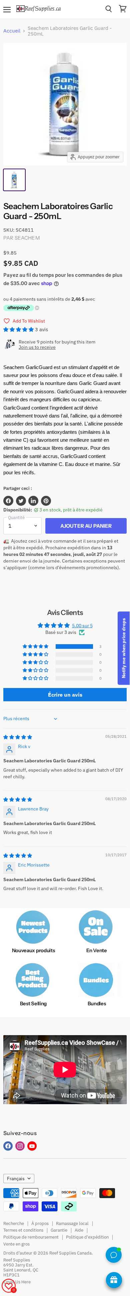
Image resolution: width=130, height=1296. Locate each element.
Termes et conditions (23, 1230)
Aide (79, 1230)
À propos (40, 1223)
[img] (17, 737)
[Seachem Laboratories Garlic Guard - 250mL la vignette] (14, 180)
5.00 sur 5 (82, 626)
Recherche (13, 1223)
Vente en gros (16, 1244)
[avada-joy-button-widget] (114, 1280)
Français (16, 1179)
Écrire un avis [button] (65, 694)
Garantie (59, 1230)
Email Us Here (17, 1282)
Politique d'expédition (87, 1237)
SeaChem (27, 238)
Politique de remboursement (31, 1237)
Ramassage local (72, 1223)
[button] (19, 329)
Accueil (11, 31)
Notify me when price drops (124, 648)
